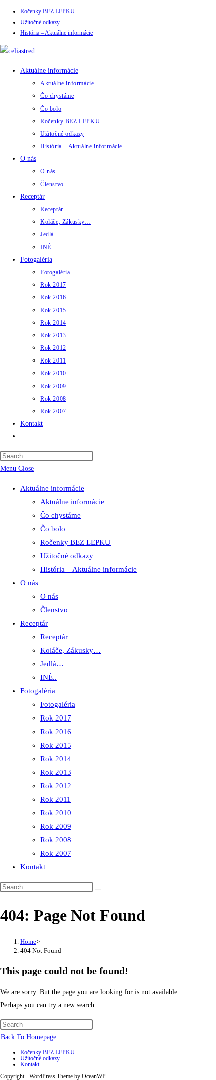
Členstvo (54, 610)
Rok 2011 (55, 799)
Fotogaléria (37, 691)
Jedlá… (52, 664)
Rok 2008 (55, 840)
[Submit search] (98, 889)
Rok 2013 (55, 772)
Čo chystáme (60, 515)
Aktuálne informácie (52, 488)
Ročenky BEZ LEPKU (47, 11)
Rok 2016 (55, 732)
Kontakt (32, 867)
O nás (29, 583)
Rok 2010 (55, 813)
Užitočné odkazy (40, 22)
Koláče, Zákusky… (70, 650)
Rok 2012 (55, 786)
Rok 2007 (55, 853)
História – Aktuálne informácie (56, 32)
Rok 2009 (55, 826)
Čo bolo (52, 529)
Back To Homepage (28, 1037)
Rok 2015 (55, 745)
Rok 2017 (55, 718)
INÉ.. (48, 677)
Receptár (34, 623)
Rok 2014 (55, 759)
